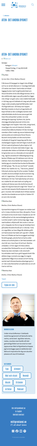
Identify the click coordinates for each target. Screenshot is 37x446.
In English (18, 411)
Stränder (19, 382)
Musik (7, 382)
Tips (7, 368)
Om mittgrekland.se (18, 408)
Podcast (20, 388)
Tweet (4, 279)
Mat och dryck (11, 375)
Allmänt (6, 16)
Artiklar (8, 388)
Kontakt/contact (18, 414)
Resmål (26, 375)
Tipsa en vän (9, 284)
